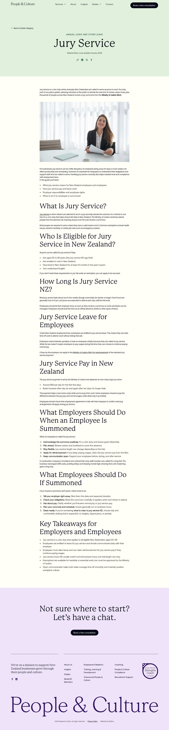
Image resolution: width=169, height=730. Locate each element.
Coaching (119, 665)
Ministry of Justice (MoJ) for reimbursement (90, 352)
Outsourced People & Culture (93, 678)
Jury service (44, 214)
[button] (60, 4)
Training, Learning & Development (92, 671)
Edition (111, 721)
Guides (67, 674)
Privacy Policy (93, 721)
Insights (84, 4)
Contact (109, 4)
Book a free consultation (144, 5)
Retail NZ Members (68, 680)
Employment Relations (93, 665)
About (73, 4)
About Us (68, 665)
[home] (26, 4)
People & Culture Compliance (122, 671)
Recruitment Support (124, 677)
